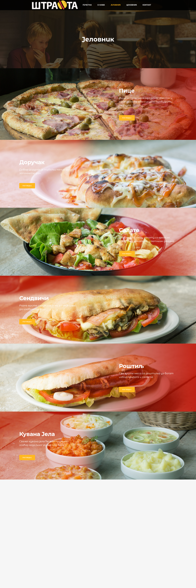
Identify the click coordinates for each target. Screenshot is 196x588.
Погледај (126, 118)
